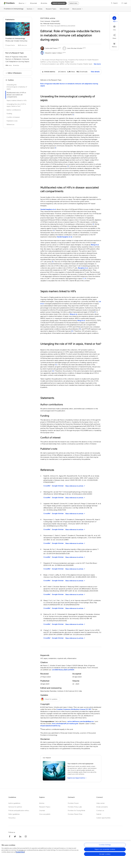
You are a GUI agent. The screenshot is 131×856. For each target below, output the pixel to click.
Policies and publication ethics (18, 810)
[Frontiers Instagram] (26, 836)
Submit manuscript (59, 3)
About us (21, 3)
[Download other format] (117, 21)
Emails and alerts (102, 807)
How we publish (44, 814)
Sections (29, 9)
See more (97, 64)
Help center (100, 803)
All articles (44, 3)
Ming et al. (73, 314)
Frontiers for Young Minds (76, 810)
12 (53, 371)
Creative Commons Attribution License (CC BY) (73, 709)
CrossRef (46, 486)
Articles (40, 9)
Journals (42, 810)
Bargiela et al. (83, 268)
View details (95, 72)
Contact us (100, 810)
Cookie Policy (20, 852)
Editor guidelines (14, 814)
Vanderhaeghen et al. (48, 209)
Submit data (73, 3)
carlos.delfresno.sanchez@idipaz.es (80, 721)
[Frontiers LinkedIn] (20, 836)
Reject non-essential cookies (105, 849)
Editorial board (64, 9)
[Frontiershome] (9, 3)
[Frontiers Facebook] (9, 836)
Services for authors (15, 807)
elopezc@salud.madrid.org (50, 726)
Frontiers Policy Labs (75, 807)
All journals (33, 3)
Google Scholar (58, 486)
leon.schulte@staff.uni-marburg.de (65, 723)
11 (56, 365)
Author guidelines (14, 803)
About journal (76, 9)
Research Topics (51, 9)
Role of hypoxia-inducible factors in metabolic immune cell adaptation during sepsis (69, 85)
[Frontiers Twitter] (15, 836)
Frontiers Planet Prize (75, 814)
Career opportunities (103, 818)
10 (72, 331)
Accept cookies (104, 854)
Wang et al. (95, 245)
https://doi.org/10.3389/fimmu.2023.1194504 (63, 26)
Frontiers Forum (73, 803)
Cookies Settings (105, 845)
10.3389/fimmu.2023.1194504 (63, 670)
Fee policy (11, 818)
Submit (98, 814)
